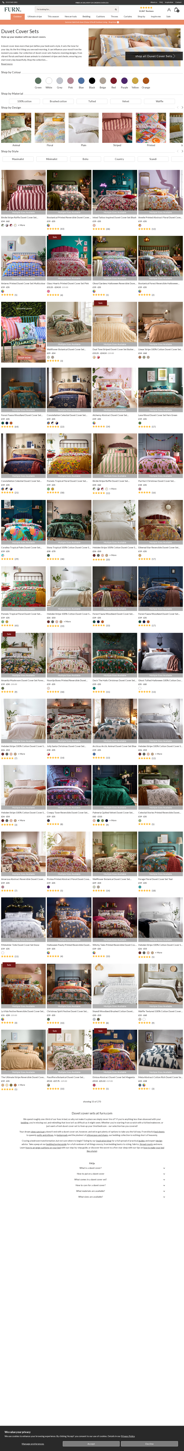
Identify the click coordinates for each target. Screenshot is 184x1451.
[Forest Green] (2, 688)
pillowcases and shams (97, 1135)
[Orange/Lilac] (139, 225)
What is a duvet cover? (90, 1168)
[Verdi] (48, 489)
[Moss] (102, 820)
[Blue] (94, 754)
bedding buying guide (56, 1144)
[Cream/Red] (48, 754)
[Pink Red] (98, 357)
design (159, 1140)
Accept (91, 1444)
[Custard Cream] (6, 1085)
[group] (38, 83)
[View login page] (169, 9)
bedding (24, 1122)
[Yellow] (52, 489)
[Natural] (52, 357)
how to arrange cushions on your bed (43, 1147)
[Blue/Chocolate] (6, 225)
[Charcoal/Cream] (52, 423)
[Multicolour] (48, 225)
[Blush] (94, 225)
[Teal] (139, 887)
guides (142, 1140)
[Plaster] (2, 887)
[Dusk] (139, 1085)
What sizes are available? (90, 1196)
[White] (139, 688)
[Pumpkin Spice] (15, 1085)
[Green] (139, 820)
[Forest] (144, 357)
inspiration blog (103, 1140)
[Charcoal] (48, 820)
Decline (149, 1444)
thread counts (146, 1144)
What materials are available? (90, 1191)
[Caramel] (106, 555)
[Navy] (6, 423)
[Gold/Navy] (56, 423)
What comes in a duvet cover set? (90, 1179)
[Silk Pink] (48, 688)
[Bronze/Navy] (48, 423)
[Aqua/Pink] (2, 555)
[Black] (98, 555)
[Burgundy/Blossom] (11, 225)
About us (154, 2)
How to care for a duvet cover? (91, 1185)
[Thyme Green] (98, 1019)
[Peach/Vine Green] (48, 1085)
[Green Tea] (11, 1085)
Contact (178, 2)
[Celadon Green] (48, 357)
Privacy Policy (128, 1436)
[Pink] (48, 291)
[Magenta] (94, 1085)
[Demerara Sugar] (139, 357)
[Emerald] (2, 423)
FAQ (161, 2)
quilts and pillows (45, 1135)
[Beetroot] (94, 555)
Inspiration (169, 2)
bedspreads (62, 1135)
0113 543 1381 (11, 2)
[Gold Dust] (139, 555)
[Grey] (94, 1019)
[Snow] (2, 952)
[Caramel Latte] (2, 1085)
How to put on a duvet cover (90, 1173)
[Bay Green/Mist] (2, 225)
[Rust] (11, 423)
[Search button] (116, 9)
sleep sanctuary (38, 1131)
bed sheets (159, 1131)
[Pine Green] (94, 688)
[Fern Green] (139, 423)
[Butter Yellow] (15, 225)
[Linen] (139, 1019)
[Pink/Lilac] (139, 489)
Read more (7, 64)
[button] (177, 107)
